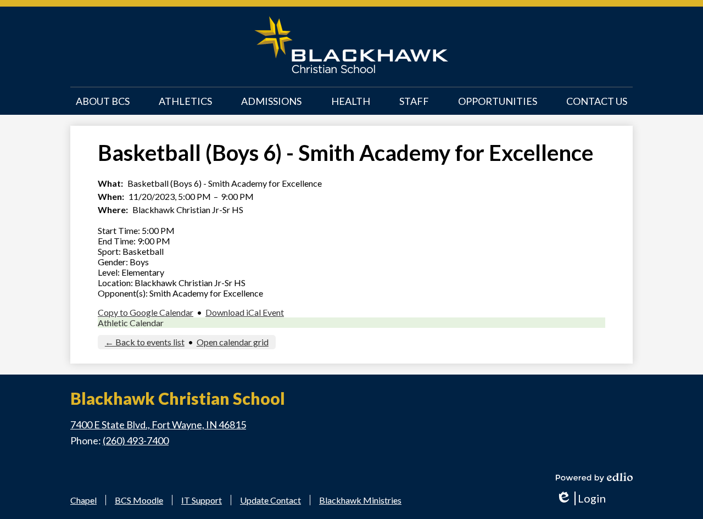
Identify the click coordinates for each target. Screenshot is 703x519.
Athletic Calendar (131, 322)
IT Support (201, 500)
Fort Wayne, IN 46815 (158, 424)
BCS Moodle (139, 500)
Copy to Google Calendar (145, 312)
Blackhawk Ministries (360, 500)
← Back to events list (145, 342)
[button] (102, 101)
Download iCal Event (244, 312)
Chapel (83, 500)
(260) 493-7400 (136, 440)
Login (581, 498)
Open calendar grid (233, 342)
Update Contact (270, 500)
